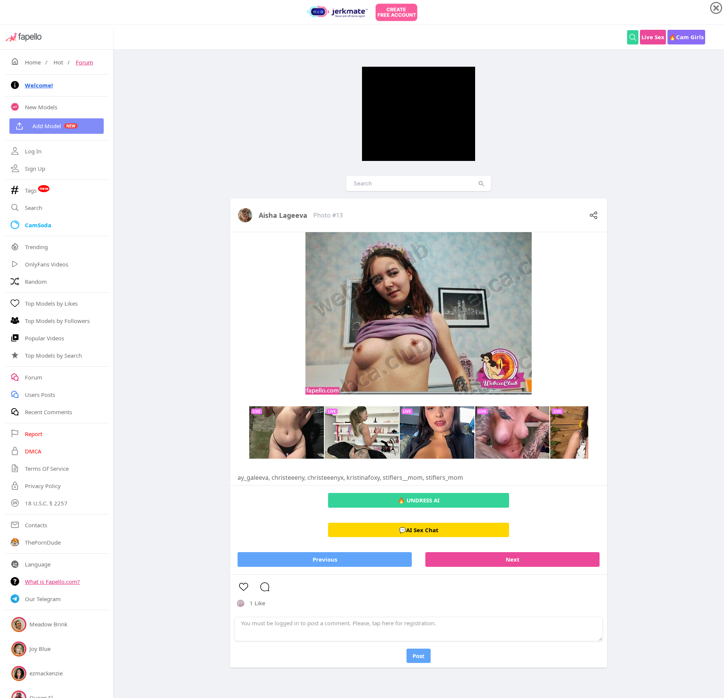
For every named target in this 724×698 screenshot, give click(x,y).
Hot (58, 62)
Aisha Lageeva (283, 215)
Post (419, 656)
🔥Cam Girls (686, 37)
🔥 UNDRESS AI (419, 500)
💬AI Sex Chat (419, 530)
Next (513, 559)
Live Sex (652, 37)
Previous (325, 559)
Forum (84, 62)
